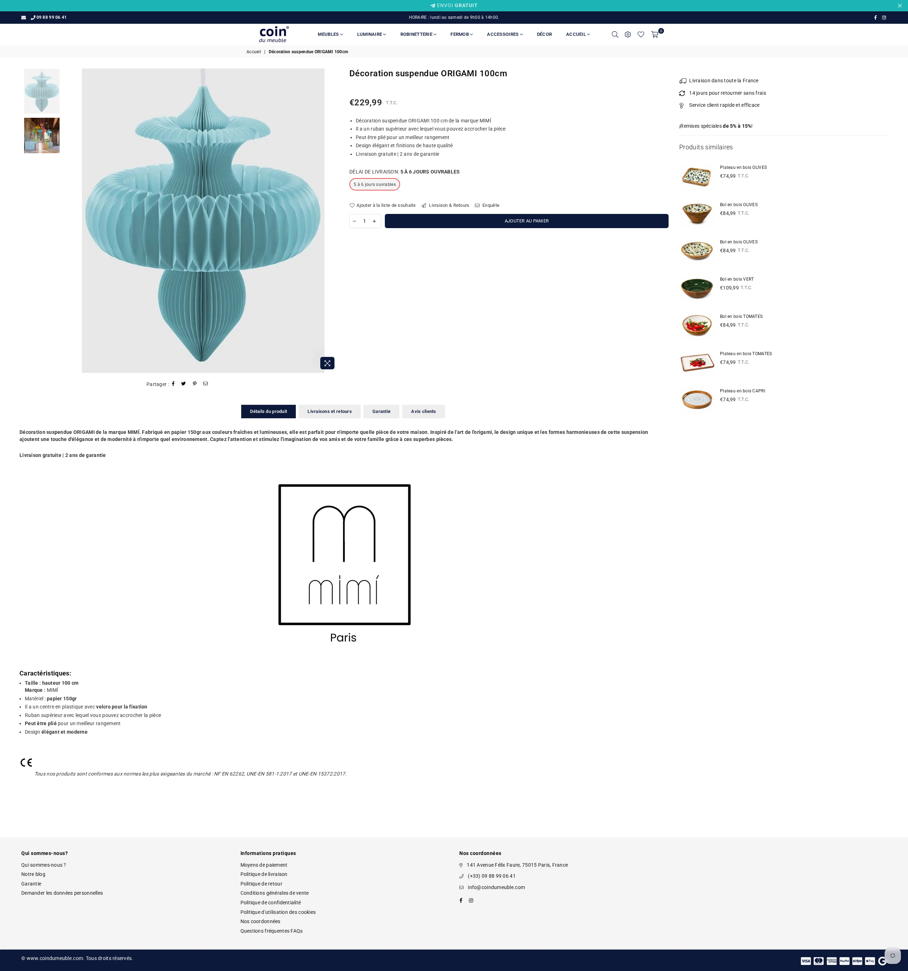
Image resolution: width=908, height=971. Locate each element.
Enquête (490, 205)
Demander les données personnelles (62, 893)
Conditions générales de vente (274, 893)
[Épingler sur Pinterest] (195, 384)
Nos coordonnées (260, 921)
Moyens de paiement (264, 865)
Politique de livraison (264, 874)
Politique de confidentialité (270, 902)
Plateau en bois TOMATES (746, 353)
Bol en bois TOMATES (741, 316)
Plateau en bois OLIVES (743, 167)
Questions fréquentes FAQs (271, 931)
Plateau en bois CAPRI (742, 390)
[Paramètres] (627, 34)
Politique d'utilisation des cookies (278, 912)
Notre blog (33, 874)
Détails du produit (268, 411)
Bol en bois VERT (737, 279)
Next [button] (332, 221)
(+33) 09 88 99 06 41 (492, 876)
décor (544, 34)
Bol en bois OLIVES (739, 204)
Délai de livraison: (404, 172)
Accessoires (503, 34)
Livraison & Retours (449, 205)
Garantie (381, 411)
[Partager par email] (205, 384)
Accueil (576, 34)
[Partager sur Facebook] (173, 384)
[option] (203, 220)
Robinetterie (416, 34)
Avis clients (423, 411)
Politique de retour (261, 884)
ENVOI (457, 5)
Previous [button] (73, 221)
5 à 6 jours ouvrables (375, 184)
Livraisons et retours (329, 411)
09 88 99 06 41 (52, 17)
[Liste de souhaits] (641, 34)
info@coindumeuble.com (496, 887)
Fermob (460, 34)
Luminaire (370, 34)
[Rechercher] (615, 34)
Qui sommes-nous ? (43, 865)
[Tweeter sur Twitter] (183, 384)
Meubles (329, 34)
